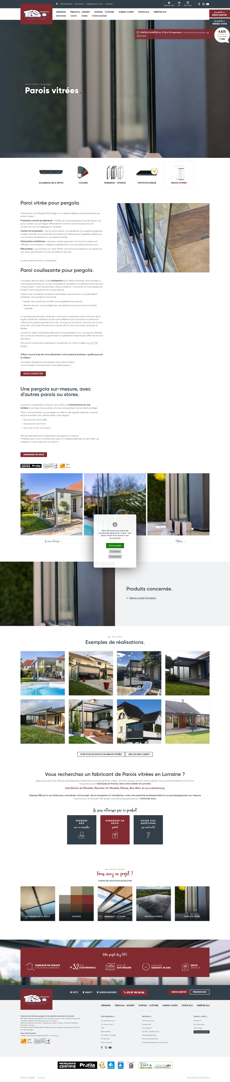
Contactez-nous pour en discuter (115, 881)
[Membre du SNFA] (155, 1065)
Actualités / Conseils (108, 1035)
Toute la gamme (148, 1021)
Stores (84, 16)
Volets (74, 16)
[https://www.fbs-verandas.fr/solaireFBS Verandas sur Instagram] (203, 4)
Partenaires (105, 1039)
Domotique (61, 16)
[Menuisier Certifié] (77, 1065)
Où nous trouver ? (107, 1024)
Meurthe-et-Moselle (34, 1035)
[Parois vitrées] (163, 237)
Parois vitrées (179, 182)
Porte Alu (143, 12)
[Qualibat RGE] (121, 1065)
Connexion (198, 1021)
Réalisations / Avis (94, 4)
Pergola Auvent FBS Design (143, 598)
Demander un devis (33, 454)
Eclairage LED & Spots (51, 182)
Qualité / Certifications (150, 1031)
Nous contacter (106, 1042)
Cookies (40, 1078)
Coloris (83, 182)
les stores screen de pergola (37, 428)
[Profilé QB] (131, 1065)
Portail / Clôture (104, 12)
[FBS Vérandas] (36, 14)
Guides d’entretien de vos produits (154, 1042)
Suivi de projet (199, 1024)
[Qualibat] (111, 1065)
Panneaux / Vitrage (115, 182)
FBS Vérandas (66, 4)
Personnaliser (115, 557)
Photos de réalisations (150, 1039)
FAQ (102, 1028)
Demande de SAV (201, 1032)
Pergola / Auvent (80, 12)
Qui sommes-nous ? (108, 1021)
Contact (108, 4)
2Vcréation (205, 1078)
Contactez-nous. (148, 799)
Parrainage (198, 1028)
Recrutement (106, 1031)
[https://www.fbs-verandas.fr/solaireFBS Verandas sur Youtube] (207, 4)
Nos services (146, 1024)
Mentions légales (27, 1078)
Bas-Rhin (45, 1035)
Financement (147, 1028)
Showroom (79, 4)
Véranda (61, 12)
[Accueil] (57, 4)
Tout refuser (115, 551)
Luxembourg (54, 1035)
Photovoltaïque (99, 16)
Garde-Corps (126, 12)
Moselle (23, 1035)
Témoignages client (149, 1035)
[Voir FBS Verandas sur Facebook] (199, 4)
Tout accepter (115, 545)
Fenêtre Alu (160, 12)
